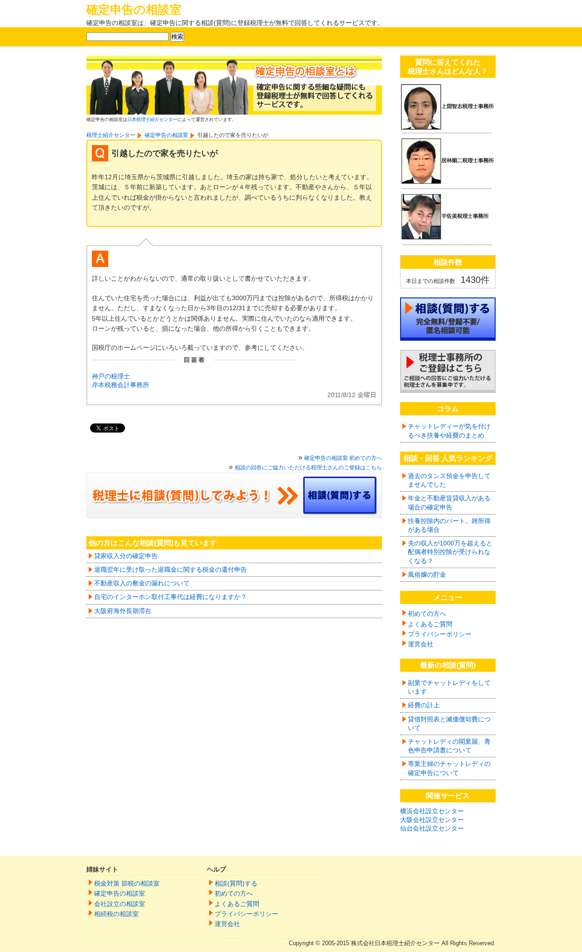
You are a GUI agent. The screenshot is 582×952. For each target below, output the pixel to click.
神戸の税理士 (111, 376)
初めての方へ (427, 613)
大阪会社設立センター (432, 819)
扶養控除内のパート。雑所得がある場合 (449, 525)
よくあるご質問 (430, 624)
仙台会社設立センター (432, 828)
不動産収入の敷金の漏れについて (142, 583)
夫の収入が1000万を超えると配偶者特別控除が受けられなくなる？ (450, 551)
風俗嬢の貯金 (427, 574)
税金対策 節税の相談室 (127, 883)
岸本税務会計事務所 (120, 384)
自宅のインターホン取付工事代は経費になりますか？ (170, 596)
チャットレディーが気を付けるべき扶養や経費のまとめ (449, 430)
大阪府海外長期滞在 (122, 611)
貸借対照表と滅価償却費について (449, 723)
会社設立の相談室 (119, 903)
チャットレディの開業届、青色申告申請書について (449, 746)
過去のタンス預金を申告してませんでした (449, 480)
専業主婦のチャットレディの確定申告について (449, 768)
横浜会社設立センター (432, 811)
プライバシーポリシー (440, 634)
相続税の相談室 (116, 913)
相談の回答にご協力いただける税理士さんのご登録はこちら (308, 467)
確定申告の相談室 (133, 9)
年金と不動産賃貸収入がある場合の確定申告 (449, 502)
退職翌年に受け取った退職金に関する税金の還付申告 (170, 569)
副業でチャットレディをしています (449, 687)
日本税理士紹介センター (152, 119)
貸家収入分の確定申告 (126, 555)
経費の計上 (424, 705)
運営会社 (420, 644)
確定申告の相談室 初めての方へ (343, 458)
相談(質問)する (236, 883)
